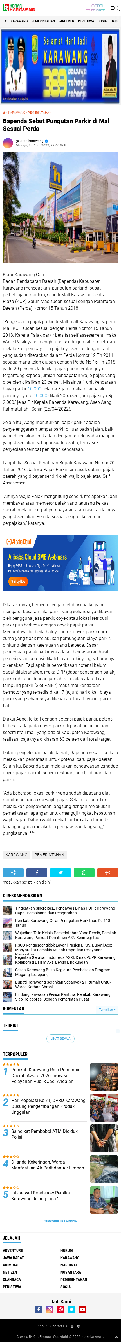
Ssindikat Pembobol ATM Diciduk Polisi (44, 1134)
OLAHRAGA (12, 1279)
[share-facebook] (36, 872)
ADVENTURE (13, 1250)
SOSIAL (103, 21)
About (42, 1326)
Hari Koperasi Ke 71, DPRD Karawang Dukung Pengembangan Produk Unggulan (48, 1106)
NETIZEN (10, 1272)
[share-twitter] (60, 872)
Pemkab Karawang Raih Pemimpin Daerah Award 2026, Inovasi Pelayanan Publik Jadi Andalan (45, 1075)
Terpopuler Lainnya (60, 1221)
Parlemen (66, 21)
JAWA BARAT (13, 1257)
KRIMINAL (11, 1265)
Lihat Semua (60, 1038)
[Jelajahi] (114, 8)
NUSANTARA (70, 1272)
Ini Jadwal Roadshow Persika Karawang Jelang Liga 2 (40, 1195)
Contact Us (58, 1326)
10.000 (34, 389)
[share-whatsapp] (84, 872)
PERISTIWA (86, 21)
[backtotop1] (116, 1337)
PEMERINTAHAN (43, 21)
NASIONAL (69, 1265)
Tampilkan (106, 1010)
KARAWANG (19, 21)
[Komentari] (107, 872)
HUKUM (66, 1250)
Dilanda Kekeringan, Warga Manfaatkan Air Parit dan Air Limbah (47, 1165)
